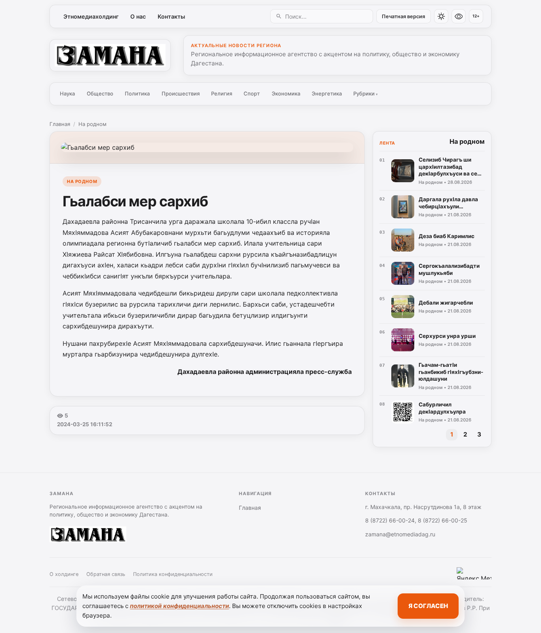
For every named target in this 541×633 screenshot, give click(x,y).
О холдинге (64, 574)
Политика (137, 93)
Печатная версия (403, 16)
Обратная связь (105, 574)
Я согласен (428, 606)
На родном (92, 124)
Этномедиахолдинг (91, 16)
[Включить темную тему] (441, 16)
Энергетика (327, 93)
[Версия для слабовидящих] (458, 16)
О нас (138, 16)
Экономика (286, 93)
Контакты (171, 16)
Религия (221, 93)
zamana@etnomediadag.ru (400, 534)
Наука (67, 93)
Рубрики (365, 93)
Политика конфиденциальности (173, 574)
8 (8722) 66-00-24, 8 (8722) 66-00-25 (416, 520)
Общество (100, 93)
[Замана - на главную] (110, 55)
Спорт (252, 93)
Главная (60, 124)
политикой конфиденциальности (179, 606)
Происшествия (181, 93)
